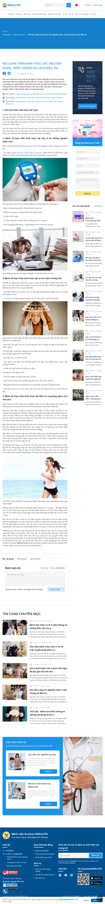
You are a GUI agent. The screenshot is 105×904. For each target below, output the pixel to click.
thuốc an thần (54, 415)
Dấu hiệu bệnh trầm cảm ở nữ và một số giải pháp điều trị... (93, 359)
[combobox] (87, 172)
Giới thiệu (19, 14)
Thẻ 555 (71, 14)
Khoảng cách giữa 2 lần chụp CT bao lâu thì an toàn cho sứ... (93, 260)
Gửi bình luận (54, 589)
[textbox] (87, 172)
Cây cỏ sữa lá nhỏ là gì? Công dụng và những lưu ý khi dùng (93, 339)
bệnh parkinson (21, 559)
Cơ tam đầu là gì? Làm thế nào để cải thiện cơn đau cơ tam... (93, 240)
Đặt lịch (48, 771)
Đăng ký (88, 5)
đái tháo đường (23, 153)
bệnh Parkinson (36, 153)
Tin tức (65, 14)
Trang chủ (6, 34)
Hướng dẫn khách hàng (39, 14)
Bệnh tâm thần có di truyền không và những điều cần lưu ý (93, 319)
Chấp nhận (97, 900)
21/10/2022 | (34, 98)
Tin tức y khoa (19, 34)
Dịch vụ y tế (27, 14)
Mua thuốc (93, 14)
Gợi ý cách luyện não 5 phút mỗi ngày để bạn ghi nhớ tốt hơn (93, 379)
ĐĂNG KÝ (95, 855)
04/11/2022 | (36, 94)
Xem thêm (98, 206)
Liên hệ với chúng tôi (87, 106)
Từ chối (86, 900)
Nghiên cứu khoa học (54, 14)
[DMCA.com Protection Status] (10, 886)
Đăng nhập (98, 5)
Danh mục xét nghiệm (81, 14)
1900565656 (9, 851)
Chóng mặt (7, 298)
